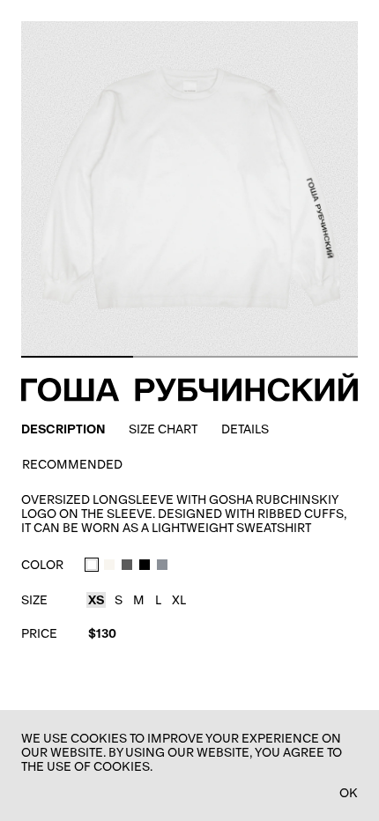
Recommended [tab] (72, 464)
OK (348, 793)
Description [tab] (63, 429)
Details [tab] (245, 429)
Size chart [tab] (163, 429)
